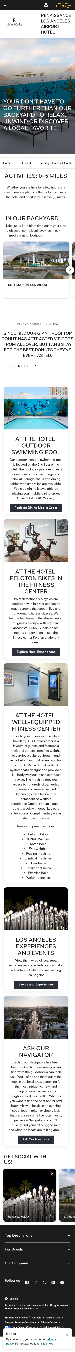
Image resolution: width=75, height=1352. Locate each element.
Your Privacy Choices (23, 1327)
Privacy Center (49, 1322)
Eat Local (25, 163)
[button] (46, 5)
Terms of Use (53, 1317)
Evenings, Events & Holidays (57, 163)
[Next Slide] (35, 366)
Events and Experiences (38, 984)
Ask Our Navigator (35, 1139)
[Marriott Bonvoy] (62, 4)
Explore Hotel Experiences (38, 652)
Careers (36, 1317)
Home (7, 163)
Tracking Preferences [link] (16, 1317)
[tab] (19, 366)
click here (47, 1343)
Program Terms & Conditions (20, 1322)
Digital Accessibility (50, 1327)
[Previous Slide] (10, 366)
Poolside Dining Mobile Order (38, 508)
